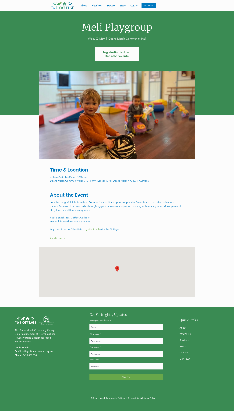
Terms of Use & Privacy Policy (141, 398)
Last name (94, 347)
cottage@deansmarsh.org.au (37, 351)
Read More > (57, 238)
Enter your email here (99, 320)
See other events (117, 56)
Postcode (94, 359)
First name (94, 334)
